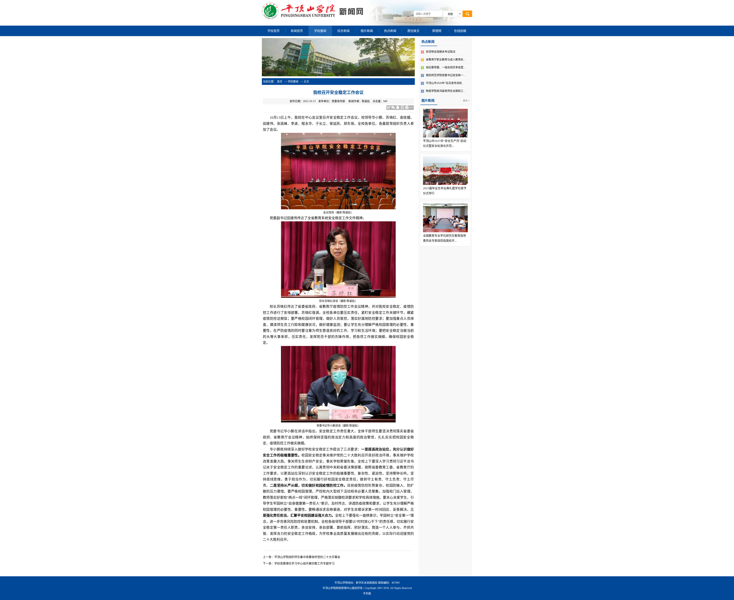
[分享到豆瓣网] (402, 107)
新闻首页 (297, 30)
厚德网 (436, 30)
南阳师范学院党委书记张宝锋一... (446, 75)
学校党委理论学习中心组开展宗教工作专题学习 (304, 563)
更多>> (466, 100)
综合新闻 (343, 30)
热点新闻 (390, 30)
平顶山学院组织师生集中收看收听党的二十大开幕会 (307, 557)
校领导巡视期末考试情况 (440, 51)
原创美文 (413, 30)
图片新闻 (367, 30)
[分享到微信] (393, 107)
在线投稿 (460, 30)
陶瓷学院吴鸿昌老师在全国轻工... (446, 90)
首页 (279, 81)
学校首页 (273, 30)
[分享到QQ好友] (397, 107)
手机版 (367, 593)
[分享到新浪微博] (388, 107)
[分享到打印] (407, 107)
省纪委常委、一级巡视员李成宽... (446, 67)
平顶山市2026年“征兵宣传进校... (445, 83)
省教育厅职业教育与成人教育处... (446, 59)
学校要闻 (320, 30)
